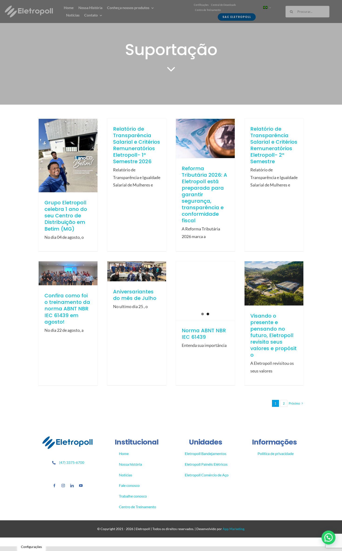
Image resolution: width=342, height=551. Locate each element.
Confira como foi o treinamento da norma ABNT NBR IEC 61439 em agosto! (67, 308)
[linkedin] (72, 485)
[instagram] (63, 485)
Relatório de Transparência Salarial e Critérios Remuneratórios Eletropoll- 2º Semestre (273, 145)
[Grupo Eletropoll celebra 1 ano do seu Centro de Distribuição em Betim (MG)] (68, 155)
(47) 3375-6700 (71, 462)
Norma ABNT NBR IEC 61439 (204, 334)
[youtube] (81, 485)
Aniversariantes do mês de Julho (134, 295)
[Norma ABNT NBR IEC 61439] (205, 290)
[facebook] (54, 485)
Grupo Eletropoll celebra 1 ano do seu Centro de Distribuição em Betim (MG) (65, 215)
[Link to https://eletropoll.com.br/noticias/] (171, 69)
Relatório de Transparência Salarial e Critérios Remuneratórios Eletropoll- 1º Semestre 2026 (136, 145)
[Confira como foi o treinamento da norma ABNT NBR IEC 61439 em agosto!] (68, 273)
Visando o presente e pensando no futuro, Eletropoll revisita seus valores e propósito (273, 335)
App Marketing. (234, 529)
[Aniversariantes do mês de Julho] (136, 271)
